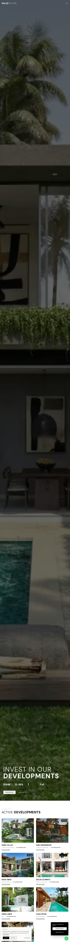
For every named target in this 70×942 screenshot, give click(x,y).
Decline (13, 937)
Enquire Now (9, 792)
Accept (6, 937)
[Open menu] (66, 3)
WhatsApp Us (23, 792)
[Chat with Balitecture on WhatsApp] (66, 938)
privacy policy (6, 934)
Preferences (27, 937)
